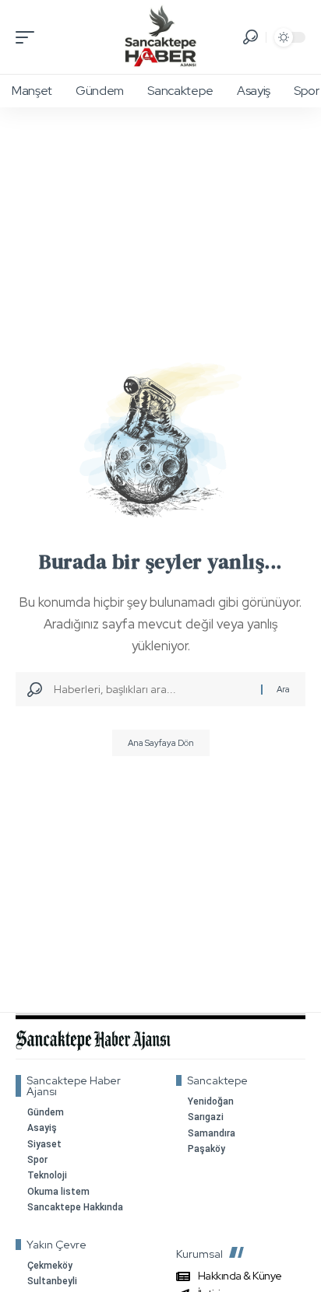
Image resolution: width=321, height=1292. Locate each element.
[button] (29, 37)
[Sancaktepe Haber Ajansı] (160, 37)
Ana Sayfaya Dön (161, 742)
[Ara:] (151, 689)
